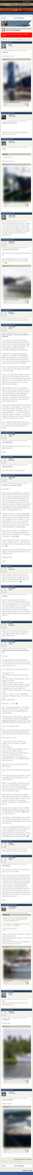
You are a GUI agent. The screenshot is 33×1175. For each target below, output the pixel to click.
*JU (3, 566)
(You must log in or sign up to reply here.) (23, 1159)
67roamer (4, 1009)
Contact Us (25, 1170)
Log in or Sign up (26, 1)
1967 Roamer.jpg (7, 1079)
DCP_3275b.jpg (7, 980)
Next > (20, 39)
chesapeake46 (5, 905)
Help (31, 1170)
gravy (3, 42)
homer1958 (5, 325)
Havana (4, 310)
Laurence (4, 139)
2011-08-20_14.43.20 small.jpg (11, 299)
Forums (15, 10)
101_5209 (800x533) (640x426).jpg (12, 102)
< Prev (2, 39)
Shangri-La (5, 113)
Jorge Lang (5, 213)
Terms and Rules (29, 1173)
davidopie (4, 239)
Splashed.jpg (7, 203)
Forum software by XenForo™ (7, 1173)
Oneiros (4, 991)
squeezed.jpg (7, 1148)
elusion (4, 622)
